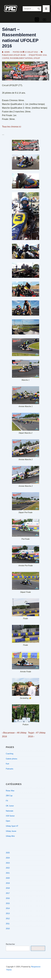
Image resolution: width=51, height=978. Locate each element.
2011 (8, 924)
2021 (8, 873)
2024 (8, 858)
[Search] (39, 9)
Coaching (9, 754)
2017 (8, 893)
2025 (8, 853)
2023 (8, 863)
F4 (7, 801)
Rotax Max (10, 791)
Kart (7, 764)
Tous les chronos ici (11, 126)
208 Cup (9, 796)
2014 (8, 908)
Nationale (9, 811)
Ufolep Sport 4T (12, 826)
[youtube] (44, 20)
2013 (8, 913)
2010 (8, 929)
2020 (8, 878)
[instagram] (37, 19)
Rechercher (10, 944)
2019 (8, 883)
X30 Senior (10, 816)
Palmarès (9, 769)
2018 (8, 888)
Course (5, 58)
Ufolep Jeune (19, 55)
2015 (8, 903)
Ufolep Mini (10, 836)
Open (8, 821)
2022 (8, 868)
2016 (45, 55)
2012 (8, 919)
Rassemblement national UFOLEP (25, 58)
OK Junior (10, 806)
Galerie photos (11, 759)
